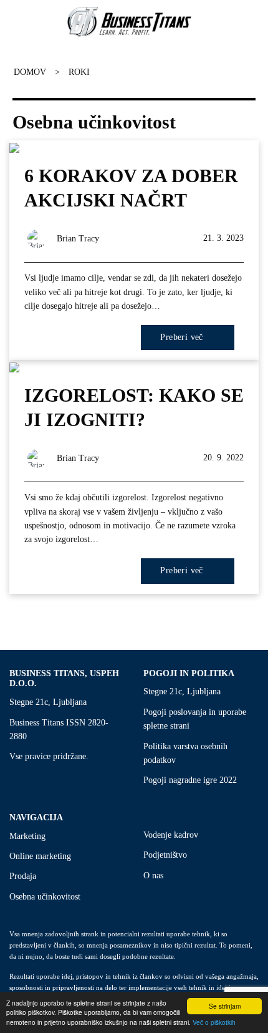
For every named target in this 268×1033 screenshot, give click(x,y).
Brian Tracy (78, 238)
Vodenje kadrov (170, 835)
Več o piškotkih (214, 1022)
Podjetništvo (165, 855)
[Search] (253, 21)
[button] (8, 21)
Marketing (27, 836)
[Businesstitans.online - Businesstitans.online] (129, 22)
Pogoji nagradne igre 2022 (190, 780)
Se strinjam (225, 1006)
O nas (153, 875)
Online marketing (40, 856)
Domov (30, 72)
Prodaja (22, 876)
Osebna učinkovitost (44, 896)
